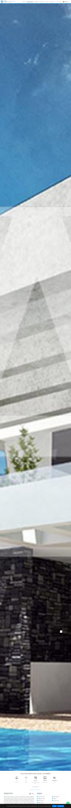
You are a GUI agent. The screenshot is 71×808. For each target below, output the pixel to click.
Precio (54, 782)
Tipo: (39, 796)
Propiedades (30, 1)
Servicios (41, 1)
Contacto (52, 1)
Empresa (36, 1)
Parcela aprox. (44, 782)
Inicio (24, 1)
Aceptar (55, 806)
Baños (26, 782)
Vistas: (39, 802)
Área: (39, 800)
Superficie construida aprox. (35, 783)
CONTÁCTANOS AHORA (66, 365)
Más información (61, 806)
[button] (66, 2)
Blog (47, 1)
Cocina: (54, 800)
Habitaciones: (56, 796)
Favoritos (59, 1)
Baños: (54, 798)
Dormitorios (17, 782)
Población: (40, 798)
